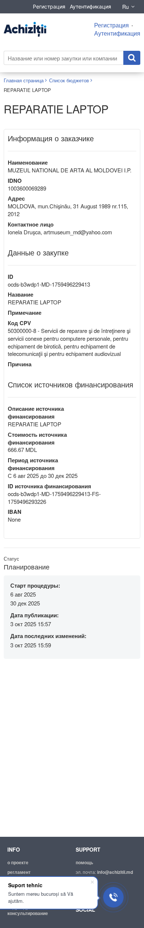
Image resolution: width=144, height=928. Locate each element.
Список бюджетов (69, 80)
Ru (125, 6)
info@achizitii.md (115, 872)
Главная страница (24, 80)
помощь (84, 862)
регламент (19, 872)
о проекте (17, 862)
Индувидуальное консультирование (27, 910)
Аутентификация (90, 6)
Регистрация (49, 6)
